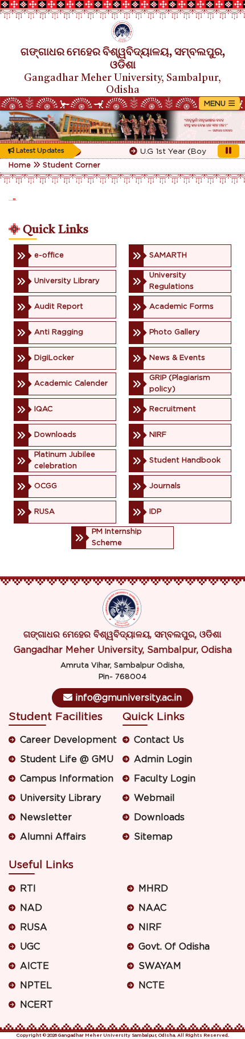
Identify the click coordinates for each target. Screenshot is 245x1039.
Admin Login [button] (163, 759)
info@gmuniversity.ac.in (127, 697)
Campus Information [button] (66, 778)
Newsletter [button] (46, 817)
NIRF (150, 927)
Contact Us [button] (159, 740)
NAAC (152, 908)
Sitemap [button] (153, 836)
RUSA (33, 927)
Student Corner (71, 165)
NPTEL (36, 985)
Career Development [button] (68, 740)
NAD (31, 908)
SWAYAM (159, 966)
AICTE (34, 966)
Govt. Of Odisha (174, 946)
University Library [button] (60, 798)
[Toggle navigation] (219, 103)
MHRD (153, 888)
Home (20, 165)
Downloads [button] (159, 817)
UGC (30, 946)
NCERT (36, 1004)
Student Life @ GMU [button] (66, 759)
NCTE (151, 985)
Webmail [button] (154, 798)
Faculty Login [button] (164, 778)
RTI (28, 888)
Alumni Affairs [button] (53, 836)
